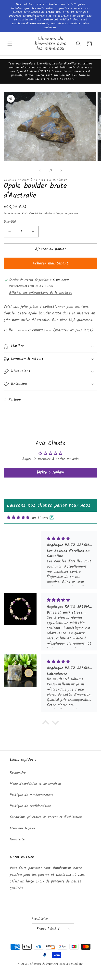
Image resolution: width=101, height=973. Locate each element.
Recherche (17, 772)
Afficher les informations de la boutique (40, 292)
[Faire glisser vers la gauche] (39, 170)
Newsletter (18, 839)
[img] (18, 517)
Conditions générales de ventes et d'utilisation (46, 817)
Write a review (50, 472)
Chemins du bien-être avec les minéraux (56, 964)
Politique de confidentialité (30, 806)
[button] (9, 43)
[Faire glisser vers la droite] (61, 170)
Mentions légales (23, 828)
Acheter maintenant (50, 263)
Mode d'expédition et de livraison (35, 784)
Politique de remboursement (31, 795)
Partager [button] (15, 399)
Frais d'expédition (32, 214)
